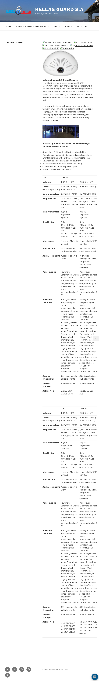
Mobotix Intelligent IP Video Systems (31, 26)
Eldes (56, 26)
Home (8, 26)
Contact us (82, 26)
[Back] (96, 338)
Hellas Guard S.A (59, 9)
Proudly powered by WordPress (55, 669)
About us (69, 26)
